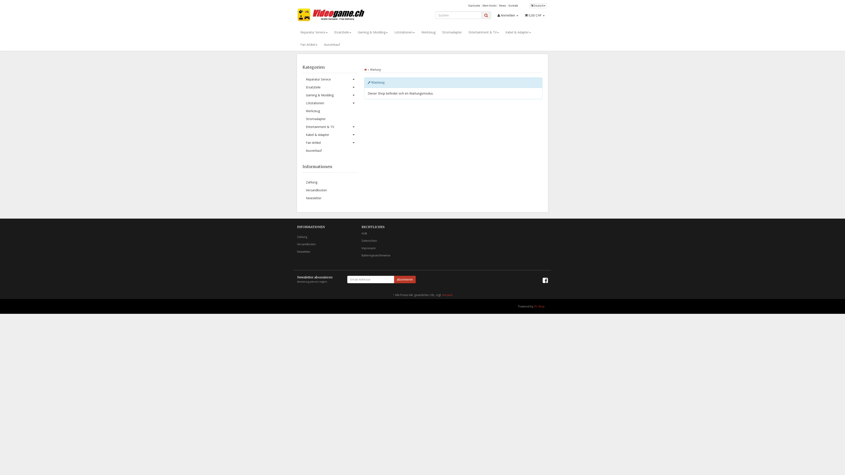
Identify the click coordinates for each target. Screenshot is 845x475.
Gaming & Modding (372, 32)
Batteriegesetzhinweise (376, 255)
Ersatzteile (341, 32)
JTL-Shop (539, 306)
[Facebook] (545, 280)
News (502, 5)
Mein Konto (490, 5)
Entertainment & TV (482, 32)
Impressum (369, 248)
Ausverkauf (332, 44)
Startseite (474, 5)
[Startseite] (365, 69)
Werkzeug (428, 32)
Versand (447, 295)
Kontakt (513, 5)
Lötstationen (403, 32)
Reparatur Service (312, 32)
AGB (364, 233)
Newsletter (313, 198)
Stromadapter (452, 32)
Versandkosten (316, 190)
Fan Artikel (307, 44)
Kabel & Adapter (517, 32)
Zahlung (311, 182)
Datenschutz (369, 241)
